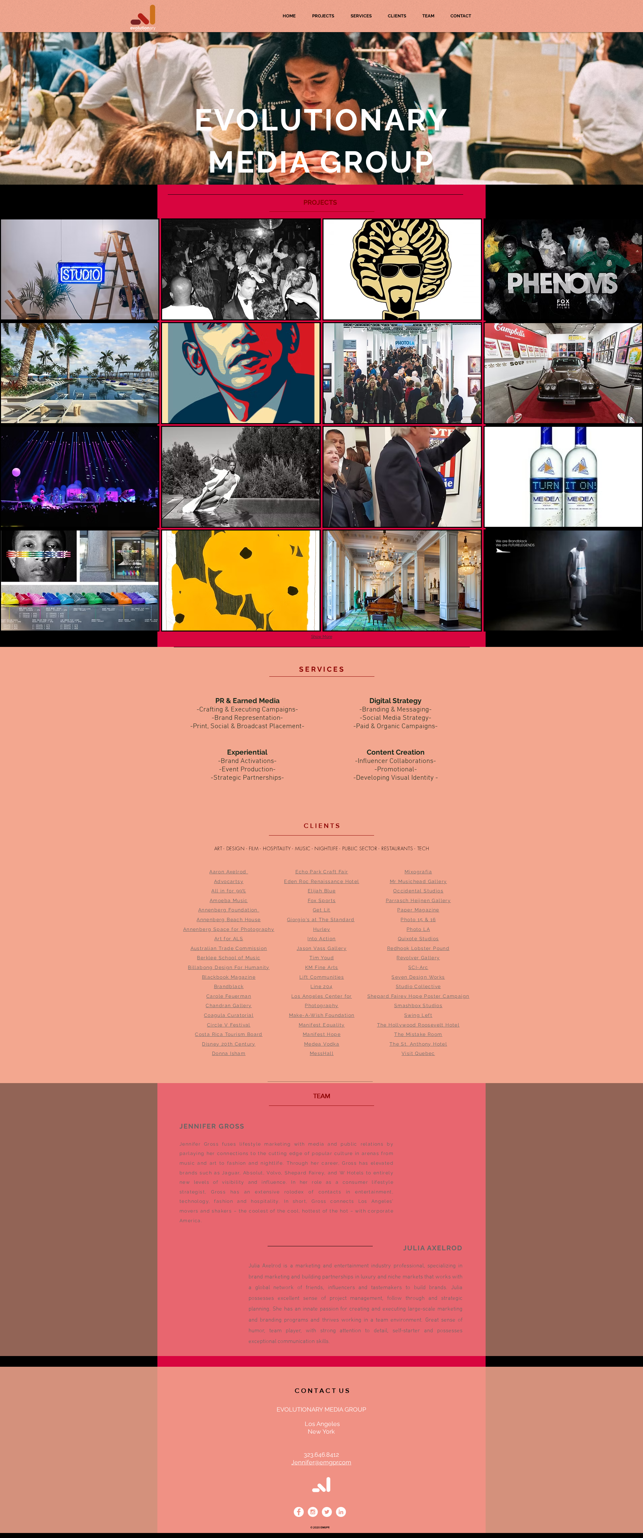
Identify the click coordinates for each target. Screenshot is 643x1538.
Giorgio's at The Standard (321, 919)
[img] (79, 373)
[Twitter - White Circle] (327, 1512)
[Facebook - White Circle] (299, 1512)
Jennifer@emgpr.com (321, 1462)
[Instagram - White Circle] (313, 1512)
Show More (321, 636)
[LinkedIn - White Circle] (341, 1512)
